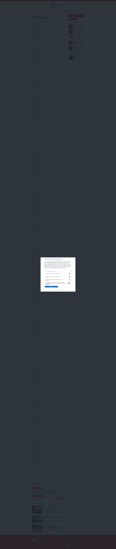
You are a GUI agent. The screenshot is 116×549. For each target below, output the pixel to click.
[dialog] (58, 274)
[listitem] (58, 271)
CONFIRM (51, 286)
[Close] (74, 259)
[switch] (69, 273)
